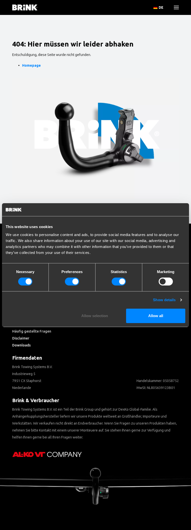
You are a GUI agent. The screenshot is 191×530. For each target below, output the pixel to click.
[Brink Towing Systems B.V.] (25, 7)
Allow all (155, 316)
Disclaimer (20, 338)
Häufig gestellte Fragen (31, 331)
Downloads (21, 345)
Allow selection (94, 316)
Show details (164, 300)
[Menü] (174, 7)
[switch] (72, 282)
